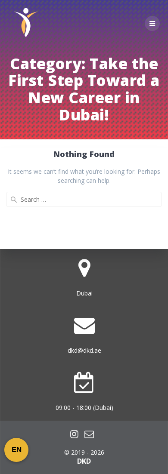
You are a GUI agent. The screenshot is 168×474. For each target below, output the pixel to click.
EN (17, 450)
